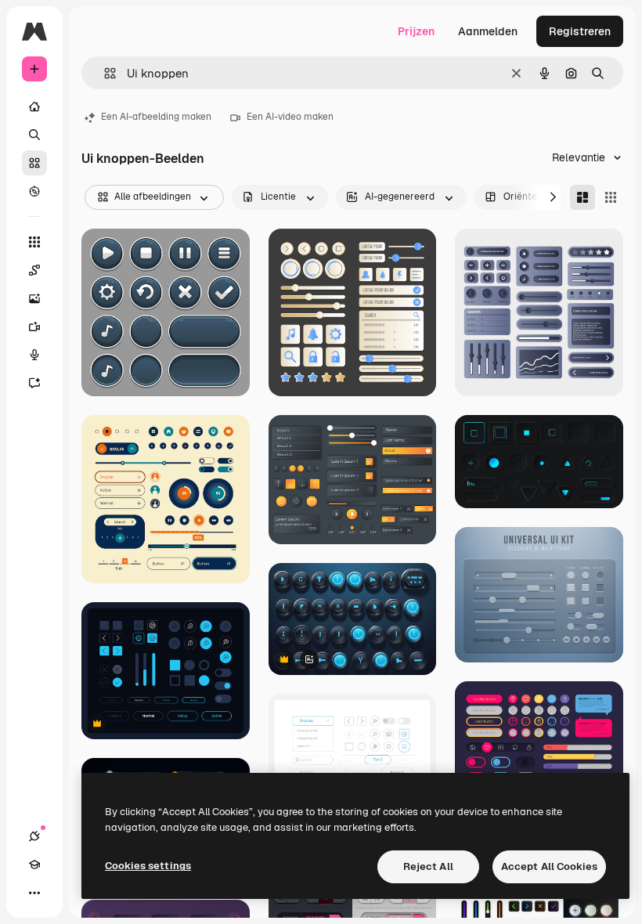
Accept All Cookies (549, 866)
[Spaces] (34, 270)
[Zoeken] (34, 134)
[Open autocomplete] (103, 73)
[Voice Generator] (34, 354)
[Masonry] (582, 197)
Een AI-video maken (290, 116)
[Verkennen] (34, 191)
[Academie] (34, 864)
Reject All (428, 866)
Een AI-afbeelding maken (156, 116)
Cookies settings (148, 865)
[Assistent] (34, 382)
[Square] (610, 197)
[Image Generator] (34, 298)
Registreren (580, 31)
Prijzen (416, 31)
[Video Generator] (34, 326)
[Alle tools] (34, 241)
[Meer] (34, 892)
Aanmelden (488, 31)
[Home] (34, 106)
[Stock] (34, 162)
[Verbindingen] (34, 836)
